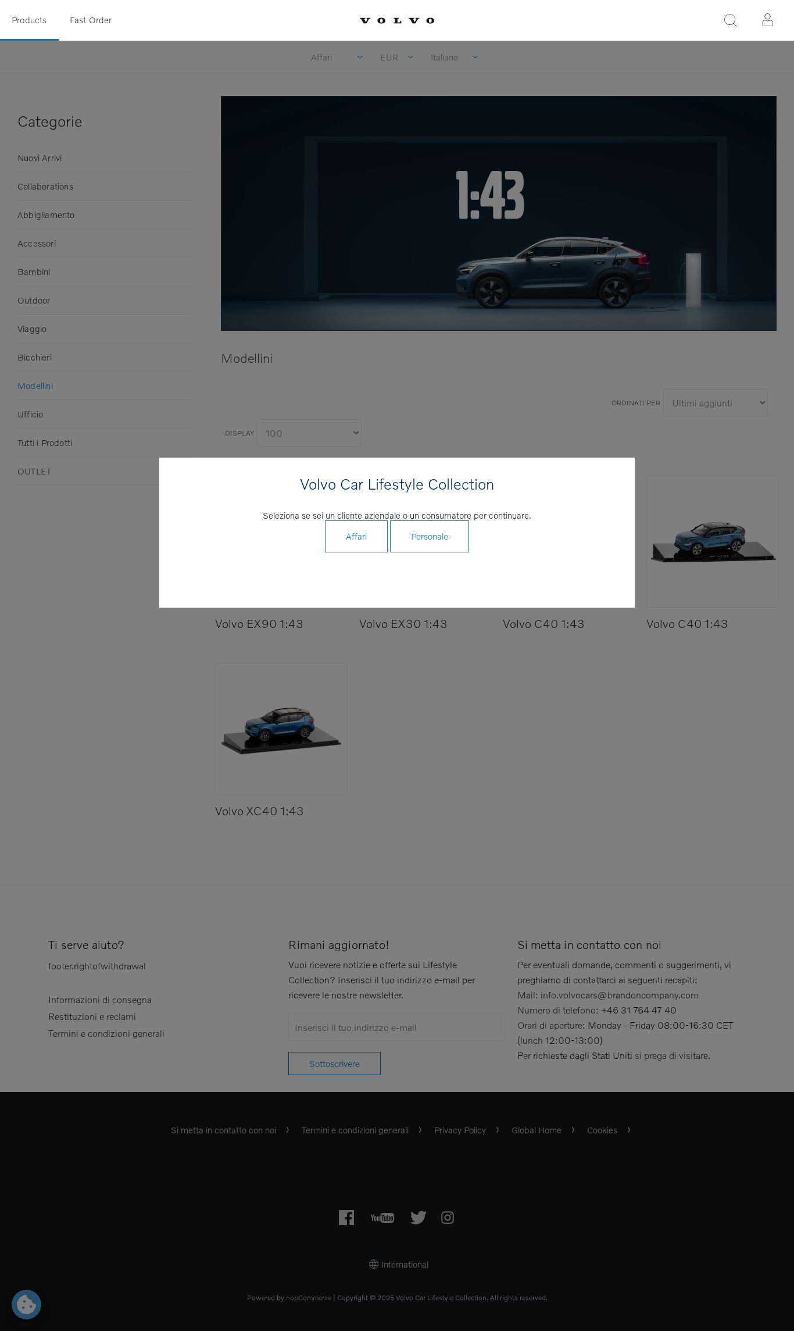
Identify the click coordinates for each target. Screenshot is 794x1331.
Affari (356, 536)
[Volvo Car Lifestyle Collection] (397, 20)
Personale (429, 536)
